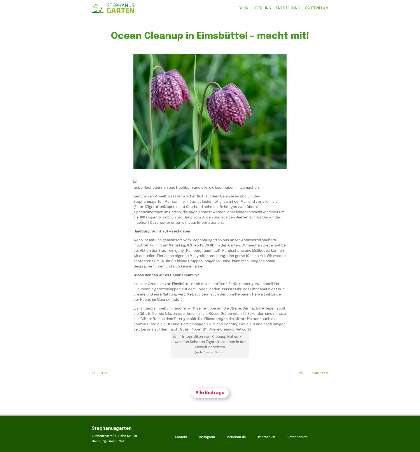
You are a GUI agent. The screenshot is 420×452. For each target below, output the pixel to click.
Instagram (207, 437)
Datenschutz (297, 437)
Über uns (262, 8)
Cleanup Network (215, 352)
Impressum (266, 437)
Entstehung (288, 8)
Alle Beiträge (210, 392)
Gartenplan (316, 8)
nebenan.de (236, 437)
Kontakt (181, 437)
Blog (243, 8)
